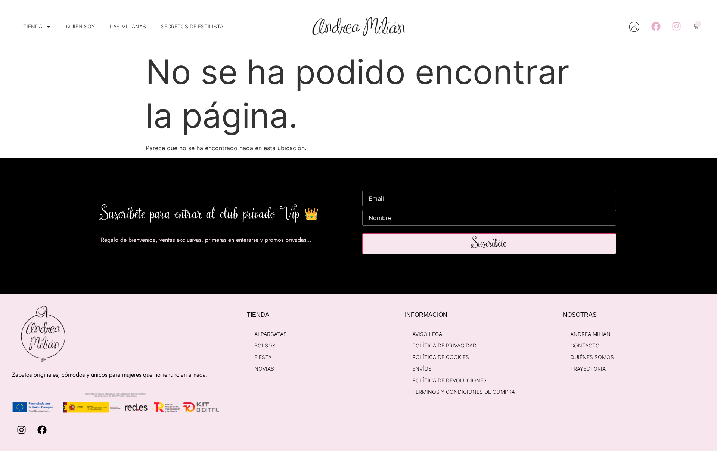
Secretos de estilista (192, 26)
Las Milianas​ (128, 26)
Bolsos (265, 345)
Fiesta (262, 357)
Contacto (585, 345)
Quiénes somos (592, 357)
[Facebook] (655, 26)
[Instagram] (676, 26)
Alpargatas (270, 334)
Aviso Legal (428, 334)
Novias (264, 368)
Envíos (422, 368)
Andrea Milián (590, 334)
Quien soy (80, 26)
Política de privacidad (444, 345)
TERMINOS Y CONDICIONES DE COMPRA (463, 392)
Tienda (32, 26)
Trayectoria (588, 368)
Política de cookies (440, 357)
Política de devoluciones (449, 380)
